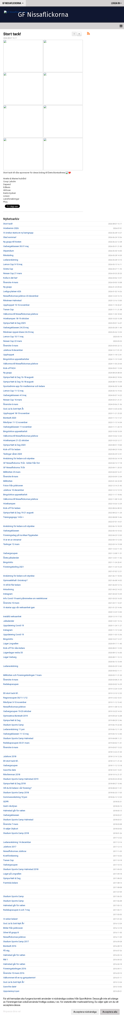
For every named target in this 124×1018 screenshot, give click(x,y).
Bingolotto (8, 562)
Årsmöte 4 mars (10, 282)
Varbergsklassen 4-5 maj (14, 395)
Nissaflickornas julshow (14, 707)
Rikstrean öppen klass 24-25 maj (18, 332)
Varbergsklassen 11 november (17, 427)
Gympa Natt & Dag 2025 (14, 323)
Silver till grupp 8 (11, 932)
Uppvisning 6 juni (11, 991)
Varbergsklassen (11, 530)
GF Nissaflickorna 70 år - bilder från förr (21, 463)
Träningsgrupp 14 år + (13, 517)
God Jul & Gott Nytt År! (13, 923)
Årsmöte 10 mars (11, 603)
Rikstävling (8, 255)
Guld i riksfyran (10, 806)
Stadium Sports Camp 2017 (16, 941)
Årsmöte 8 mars (10, 476)
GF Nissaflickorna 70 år (14, 467)
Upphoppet (8, 354)
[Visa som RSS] (88, 34)
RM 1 (5, 959)
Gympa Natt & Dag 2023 (14, 445)
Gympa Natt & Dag (12, 720)
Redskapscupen (11, 684)
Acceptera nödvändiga (85, 1012)
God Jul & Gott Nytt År (13, 409)
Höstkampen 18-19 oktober (16, 318)
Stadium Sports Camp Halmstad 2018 (20, 869)
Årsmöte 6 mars (10, 404)
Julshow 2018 (9, 756)
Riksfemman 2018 (11, 774)
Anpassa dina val (12, 1011)
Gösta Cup (8, 269)
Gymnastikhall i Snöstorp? (15, 580)
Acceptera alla (110, 1012)
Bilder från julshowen (13, 928)
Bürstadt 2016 (9, 946)
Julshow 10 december (13, 490)
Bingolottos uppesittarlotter (16, 359)
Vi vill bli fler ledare (12, 585)
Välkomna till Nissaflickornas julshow (20, 314)
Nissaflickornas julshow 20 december (20, 296)
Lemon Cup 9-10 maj (12, 264)
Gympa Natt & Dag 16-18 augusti (18, 377)
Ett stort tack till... (11, 693)
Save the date (9, 770)
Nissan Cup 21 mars (12, 273)
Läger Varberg (9, 657)
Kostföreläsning (10, 856)
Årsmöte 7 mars (10, 824)
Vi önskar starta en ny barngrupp (18, 233)
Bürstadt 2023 (9, 418)
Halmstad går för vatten (14, 810)
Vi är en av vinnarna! (12, 540)
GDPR (6, 801)
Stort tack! (12, 34)
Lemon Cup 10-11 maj (13, 336)
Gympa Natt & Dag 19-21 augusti (18, 512)
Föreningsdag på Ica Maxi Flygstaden (20, 535)
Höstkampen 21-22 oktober (16, 440)
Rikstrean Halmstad (12, 300)
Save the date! (9, 986)
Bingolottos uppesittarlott (15, 431)
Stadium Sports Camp (13, 725)
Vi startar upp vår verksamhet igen (19, 607)
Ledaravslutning (10, 260)
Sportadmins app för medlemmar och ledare (24, 386)
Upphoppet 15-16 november (16, 305)
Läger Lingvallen (10, 643)
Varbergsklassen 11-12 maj (16, 734)
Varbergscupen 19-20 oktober (17, 711)
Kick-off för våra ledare (14, 648)
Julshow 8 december (13, 350)
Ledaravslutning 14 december (17, 842)
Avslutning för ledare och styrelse (18, 458)
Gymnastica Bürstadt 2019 (15, 716)
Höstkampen (9, 503)
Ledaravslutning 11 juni (14, 729)
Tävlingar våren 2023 (12, 454)
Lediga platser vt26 (12, 291)
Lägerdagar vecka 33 (13, 652)
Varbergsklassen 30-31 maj (16, 246)
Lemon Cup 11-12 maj (13, 391)
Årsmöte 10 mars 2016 (13, 973)
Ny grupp (7, 287)
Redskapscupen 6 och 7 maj (16, 910)
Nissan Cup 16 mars (12, 400)
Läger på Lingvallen (12, 874)
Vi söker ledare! (10, 919)
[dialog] (62, 1005)
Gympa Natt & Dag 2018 (14, 783)
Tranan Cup (8, 309)
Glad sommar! (9, 237)
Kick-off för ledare (11, 449)
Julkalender (8, 621)
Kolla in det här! (10, 278)
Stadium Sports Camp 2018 (16, 792)
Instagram (8, 594)
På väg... (7, 950)
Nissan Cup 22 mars (12, 341)
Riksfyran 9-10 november (14, 702)
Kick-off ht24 (9, 368)
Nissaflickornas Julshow (14, 851)
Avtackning (8, 589)
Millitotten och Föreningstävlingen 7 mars (22, 675)
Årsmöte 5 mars (10, 345)
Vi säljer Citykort (10, 828)
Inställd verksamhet (12, 616)
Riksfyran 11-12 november (15, 422)
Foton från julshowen (13, 485)
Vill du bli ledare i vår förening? (17, 788)
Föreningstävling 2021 (13, 567)
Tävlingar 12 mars (11, 544)
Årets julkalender (11, 558)
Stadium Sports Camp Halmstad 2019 (20, 779)
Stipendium (8, 251)
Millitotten (7, 481)
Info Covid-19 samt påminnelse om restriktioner (25, 598)
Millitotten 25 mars (11, 472)
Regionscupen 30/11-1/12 (15, 698)
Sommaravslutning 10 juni (15, 797)
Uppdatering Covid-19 (13, 625)
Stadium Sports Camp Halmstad (18, 738)
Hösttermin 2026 (11, 228)
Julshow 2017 (9, 846)
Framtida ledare (10, 883)
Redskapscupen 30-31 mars (16, 743)
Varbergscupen (10, 553)
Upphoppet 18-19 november (16, 413)
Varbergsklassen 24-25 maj (16, 327)
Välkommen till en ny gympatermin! (19, 977)
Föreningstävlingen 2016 (14, 968)
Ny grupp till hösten (12, 242)
